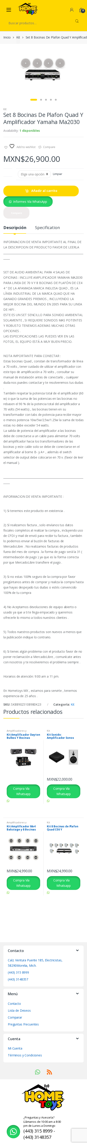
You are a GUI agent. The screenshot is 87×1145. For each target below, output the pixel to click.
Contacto (14, 1003)
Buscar (76, 23)
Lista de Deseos (19, 1010)
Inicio (7, 37)
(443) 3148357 (18, 979)
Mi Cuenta (15, 1048)
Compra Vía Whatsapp (22, 791)
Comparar (15, 1017)
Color (8, 171)
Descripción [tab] (14, 227)
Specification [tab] (47, 227)
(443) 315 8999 (18, 972)
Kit (18, 37)
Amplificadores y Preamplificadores (18, 732)
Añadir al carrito (44, 191)
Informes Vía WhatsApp (30, 201)
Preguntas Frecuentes (23, 1024)
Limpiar (57, 174)
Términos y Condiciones (25, 1055)
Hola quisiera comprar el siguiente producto (21, 806)
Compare (49, 147)
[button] (28, 201)
